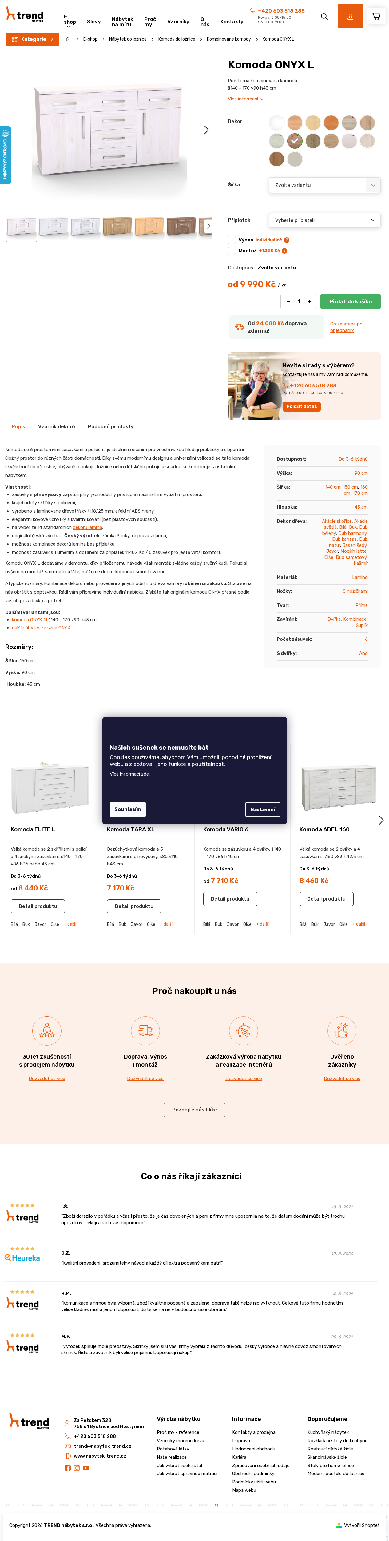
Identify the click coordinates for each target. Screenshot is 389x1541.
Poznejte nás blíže (194, 1110)
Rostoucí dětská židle (330, 1449)
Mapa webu (244, 1490)
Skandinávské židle (327, 1457)
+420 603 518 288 (281, 11)
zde (145, 774)
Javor (332, 551)
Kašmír (361, 563)
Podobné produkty (110, 427)
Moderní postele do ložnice (336, 1473)
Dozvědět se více (47, 1078)
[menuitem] (69, 18)
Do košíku (350, 301)
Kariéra (239, 1457)
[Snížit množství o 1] (288, 301)
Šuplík (362, 625)
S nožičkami (355, 591)
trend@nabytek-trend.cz (103, 1446)
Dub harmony (352, 533)
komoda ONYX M (29, 620)
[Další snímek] (206, 130)
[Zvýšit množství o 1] (309, 301)
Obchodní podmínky (253, 1473)
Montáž (259, 251)
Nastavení (263, 809)
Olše (328, 557)
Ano (363, 653)
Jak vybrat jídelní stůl (179, 1465)
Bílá (343, 527)
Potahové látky (173, 1449)
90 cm (361, 473)
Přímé (361, 605)
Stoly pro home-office (331, 1465)
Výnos (260, 240)
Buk (353, 527)
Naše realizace (172, 1457)
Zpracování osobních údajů (261, 1465)
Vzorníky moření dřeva (180, 1440)
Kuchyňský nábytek (328, 1432)
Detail (26, 906)
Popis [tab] (18, 427)
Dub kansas (344, 539)
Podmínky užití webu (254, 1482)
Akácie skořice (337, 521)
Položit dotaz (302, 406)
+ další (70, 924)
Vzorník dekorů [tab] (56, 427)
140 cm (332, 487)
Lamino (360, 577)
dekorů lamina (87, 527)
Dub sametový (351, 557)
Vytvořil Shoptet (362, 1525)
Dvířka (334, 619)
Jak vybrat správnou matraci (187, 1473)
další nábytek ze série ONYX (41, 628)
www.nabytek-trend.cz (100, 1456)
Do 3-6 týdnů (353, 459)
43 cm (361, 507)
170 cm (360, 493)
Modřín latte (353, 551)
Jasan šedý (355, 545)
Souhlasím (127, 809)
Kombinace (355, 619)
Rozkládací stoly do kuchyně (337, 1440)
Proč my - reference (178, 1432)
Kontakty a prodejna (254, 1432)
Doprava (241, 1440)
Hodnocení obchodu (253, 1449)
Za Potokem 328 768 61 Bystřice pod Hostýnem (109, 1424)
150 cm (350, 487)
